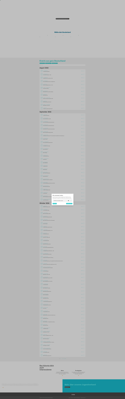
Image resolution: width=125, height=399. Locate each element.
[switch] (69, 200)
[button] (62, 200)
